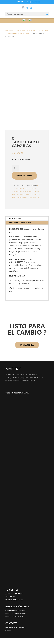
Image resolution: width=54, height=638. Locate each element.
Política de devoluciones (15, 613)
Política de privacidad (14, 616)
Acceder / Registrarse (14, 594)
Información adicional (20, 222)
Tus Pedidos (10, 597)
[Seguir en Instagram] (12, 385)
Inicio (8, 30)
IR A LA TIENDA (27, 345)
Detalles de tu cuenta (14, 600)
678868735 (9, 630)
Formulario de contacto (15, 627)
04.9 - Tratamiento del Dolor (25, 197)
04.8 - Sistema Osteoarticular (26, 194)
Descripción (15, 218)
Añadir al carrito (24, 175)
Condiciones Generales (15, 610)
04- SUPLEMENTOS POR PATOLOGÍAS (27, 30)
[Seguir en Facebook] (7, 385)
